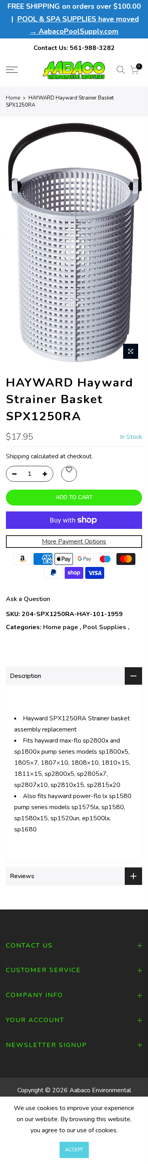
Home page (60, 627)
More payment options (74, 541)
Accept (74, 1150)
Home (13, 97)
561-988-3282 (92, 48)
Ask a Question (28, 599)
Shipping (17, 456)
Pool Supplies (104, 627)
